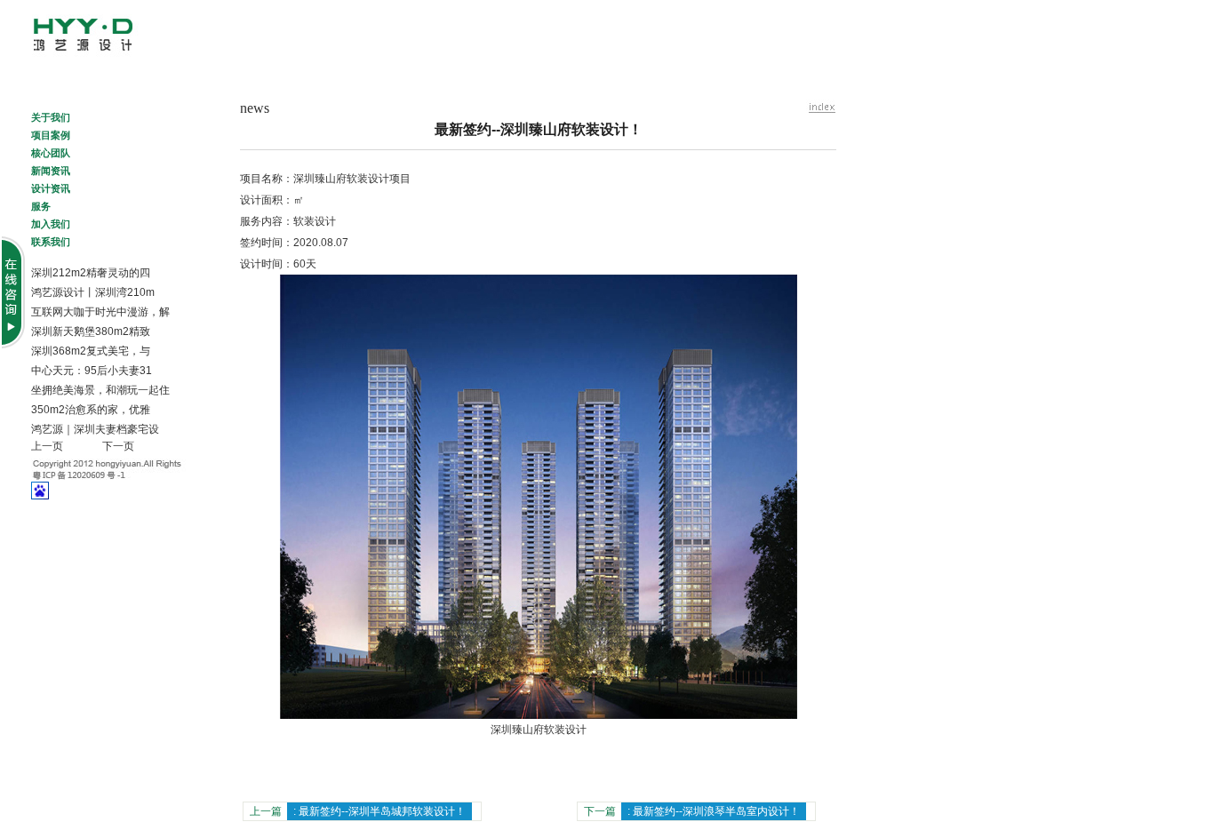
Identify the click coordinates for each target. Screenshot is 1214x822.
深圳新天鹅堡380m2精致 (90, 331)
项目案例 (50, 134)
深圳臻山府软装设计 (539, 729)
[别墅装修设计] (113, 54)
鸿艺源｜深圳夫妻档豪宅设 (95, 429)
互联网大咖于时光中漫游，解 (100, 312)
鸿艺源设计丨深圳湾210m (93, 292)
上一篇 (358, 811)
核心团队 (68, 152)
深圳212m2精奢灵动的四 (90, 273)
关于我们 (54, 116)
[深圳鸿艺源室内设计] (821, 107)
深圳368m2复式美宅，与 (90, 351)
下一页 (118, 446)
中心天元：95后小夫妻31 (91, 370)
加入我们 (50, 223)
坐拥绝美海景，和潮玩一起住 (100, 390)
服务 (53, 205)
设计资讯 (64, 187)
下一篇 (692, 811)
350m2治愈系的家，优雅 (90, 409)
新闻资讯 (50, 170)
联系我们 (59, 241)
